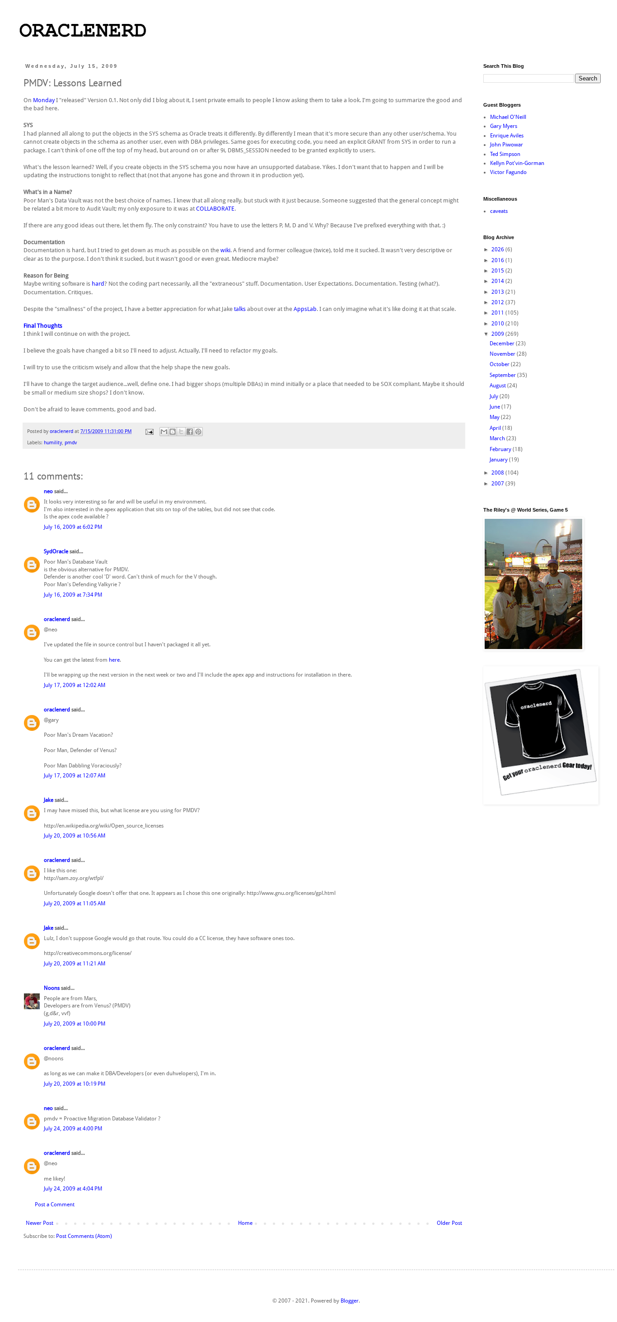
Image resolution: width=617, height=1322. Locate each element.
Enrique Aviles (507, 135)
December (503, 343)
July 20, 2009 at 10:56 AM (74, 836)
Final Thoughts (42, 325)
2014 (498, 281)
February (501, 449)
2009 (498, 334)
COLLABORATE (215, 208)
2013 (498, 292)
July (495, 396)
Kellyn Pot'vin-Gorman (517, 163)
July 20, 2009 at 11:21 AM (74, 963)
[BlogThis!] (172, 431)
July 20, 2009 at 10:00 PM (74, 1024)
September (503, 375)
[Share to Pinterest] (198, 431)
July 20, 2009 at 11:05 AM (74, 903)
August (498, 385)
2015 (498, 271)
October (500, 364)
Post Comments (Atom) (84, 1236)
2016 (498, 260)
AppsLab (305, 309)
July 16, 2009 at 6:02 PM (73, 527)
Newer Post (39, 1223)
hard (98, 283)
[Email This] (163, 431)
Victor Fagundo (508, 172)
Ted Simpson (505, 154)
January (499, 459)
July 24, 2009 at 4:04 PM (73, 1189)
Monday (44, 100)
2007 (498, 483)
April (496, 428)
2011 (498, 313)
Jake (48, 800)
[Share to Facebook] (189, 431)
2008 (498, 473)
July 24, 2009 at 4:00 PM (73, 1128)
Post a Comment (55, 1204)
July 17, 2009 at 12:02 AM (74, 685)
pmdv (71, 443)
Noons (52, 988)
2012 (498, 302)
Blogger (350, 1301)
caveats (499, 211)
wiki (225, 250)
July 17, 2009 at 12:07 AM (74, 775)
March (498, 438)
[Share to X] (181, 431)
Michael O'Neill (508, 117)
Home (245, 1223)
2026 (498, 249)
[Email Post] (149, 431)
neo (48, 491)
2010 (498, 323)
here (114, 660)
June (495, 407)
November (503, 354)
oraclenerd (57, 619)
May (495, 417)
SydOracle (56, 551)
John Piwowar (506, 144)
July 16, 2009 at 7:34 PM (73, 595)
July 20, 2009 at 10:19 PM (74, 1084)
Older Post (449, 1223)
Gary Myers (503, 126)
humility (53, 443)
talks (240, 309)
